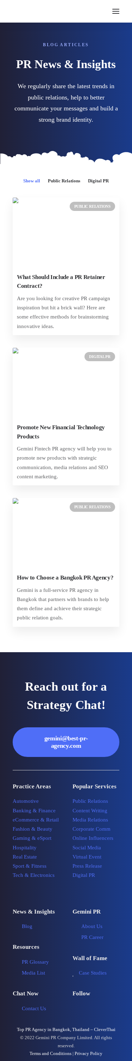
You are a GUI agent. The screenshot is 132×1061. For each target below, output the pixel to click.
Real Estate (25, 857)
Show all (31, 180)
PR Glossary (35, 962)
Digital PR (98, 180)
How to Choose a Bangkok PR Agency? (65, 577)
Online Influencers (93, 838)
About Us (91, 926)
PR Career (92, 937)
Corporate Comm (92, 829)
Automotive (26, 801)
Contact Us (34, 1008)
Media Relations (90, 820)
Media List (33, 973)
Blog (27, 926)
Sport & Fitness (29, 866)
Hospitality (25, 847)
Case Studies (93, 973)
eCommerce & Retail (36, 820)
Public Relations (64, 180)
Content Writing (90, 810)
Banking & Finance (34, 810)
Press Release (87, 866)
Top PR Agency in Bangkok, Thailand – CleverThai (66, 1029)
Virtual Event (87, 857)
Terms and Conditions (50, 1053)
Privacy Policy (88, 1053)
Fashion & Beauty (32, 829)
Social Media (87, 847)
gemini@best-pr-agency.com (66, 742)
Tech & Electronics (34, 875)
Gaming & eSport (32, 838)
